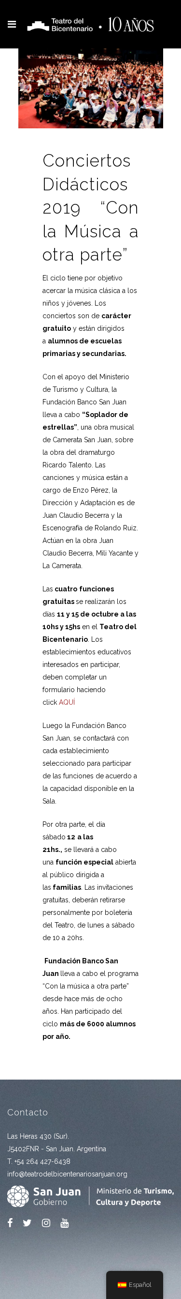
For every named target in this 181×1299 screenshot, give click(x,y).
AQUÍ (67, 702)
